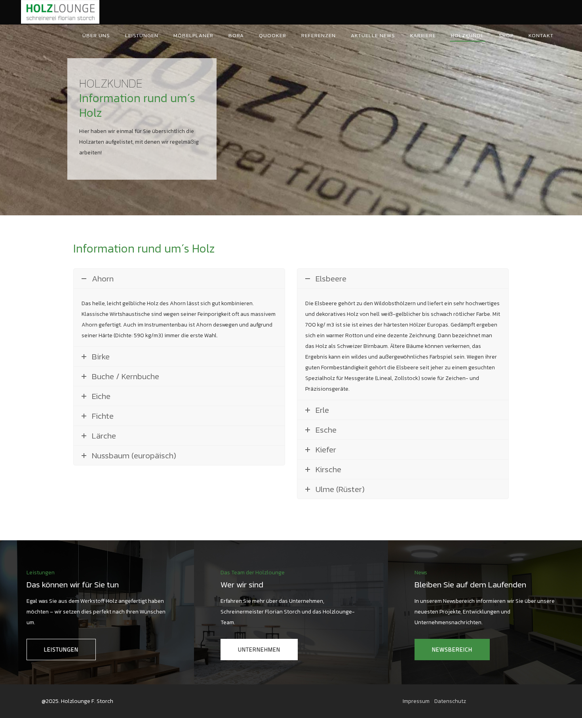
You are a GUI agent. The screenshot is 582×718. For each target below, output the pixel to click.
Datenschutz (450, 701)
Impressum (416, 701)
